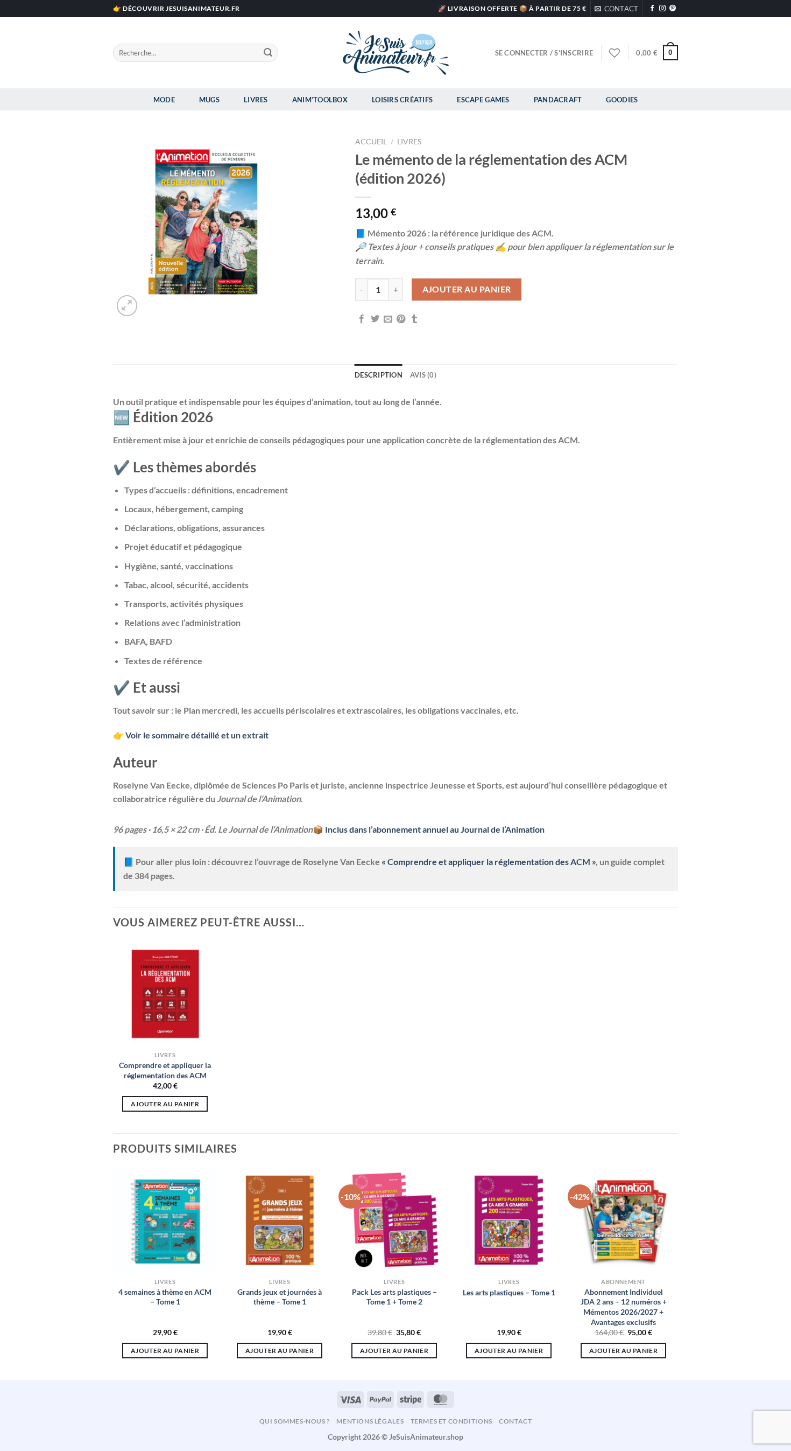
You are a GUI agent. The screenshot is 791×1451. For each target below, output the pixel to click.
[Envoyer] (268, 53)
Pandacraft (558, 99)
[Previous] (113, 1273)
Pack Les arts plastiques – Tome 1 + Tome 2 (394, 1297)
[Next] (675, 1273)
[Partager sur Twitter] (375, 319)
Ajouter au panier (466, 289)
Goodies (622, 99)
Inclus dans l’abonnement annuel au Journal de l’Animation (435, 829)
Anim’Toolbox (320, 99)
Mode (164, 99)
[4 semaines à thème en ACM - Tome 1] (165, 1220)
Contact (515, 1421)
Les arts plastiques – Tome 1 (509, 1292)
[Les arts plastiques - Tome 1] (509, 1220)
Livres (256, 99)
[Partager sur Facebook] (361, 319)
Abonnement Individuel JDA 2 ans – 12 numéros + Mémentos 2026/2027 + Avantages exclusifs (624, 1307)
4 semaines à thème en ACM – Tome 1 (164, 1297)
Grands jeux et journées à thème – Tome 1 (279, 1297)
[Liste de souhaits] (614, 53)
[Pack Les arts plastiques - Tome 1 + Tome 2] (394, 1220)
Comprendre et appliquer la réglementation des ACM (165, 1070)
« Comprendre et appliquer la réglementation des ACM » (489, 861)
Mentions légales (370, 1421)
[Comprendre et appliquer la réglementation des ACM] (165, 994)
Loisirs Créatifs (402, 99)
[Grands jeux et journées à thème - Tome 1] (279, 1220)
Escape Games (483, 99)
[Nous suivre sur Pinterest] (672, 8)
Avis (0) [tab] (423, 375)
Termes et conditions (451, 1421)
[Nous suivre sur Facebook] (652, 8)
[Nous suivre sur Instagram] (662, 8)
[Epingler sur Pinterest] (401, 319)
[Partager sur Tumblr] (414, 319)
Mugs (209, 99)
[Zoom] (127, 305)
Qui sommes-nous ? (294, 1421)
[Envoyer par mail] (388, 319)
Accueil (371, 141)
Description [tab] (378, 375)
